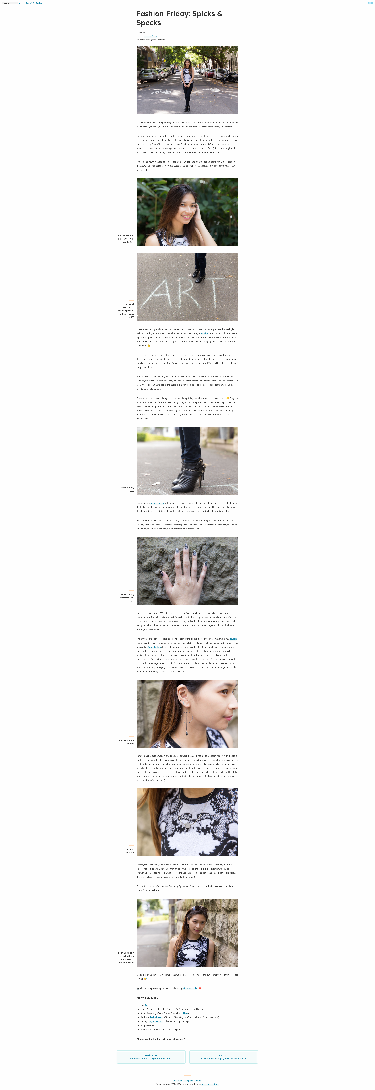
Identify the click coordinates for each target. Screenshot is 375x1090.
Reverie (233, 638)
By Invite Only (154, 646)
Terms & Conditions (210, 1084)
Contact (39, 3)
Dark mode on (368, 3)
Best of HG (30, 3)
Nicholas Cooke (190, 988)
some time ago (157, 502)
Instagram (188, 1080)
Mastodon (177, 1080)
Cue (147, 1005)
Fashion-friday (151, 36)
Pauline (204, 333)
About (21, 3)
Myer (185, 1013)
